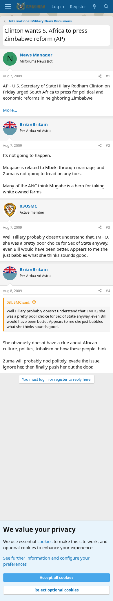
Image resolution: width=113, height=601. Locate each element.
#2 (108, 145)
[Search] (106, 6)
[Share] (100, 76)
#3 (108, 227)
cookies (44, 541)
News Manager (36, 55)
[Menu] (8, 6)
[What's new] (94, 6)
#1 (108, 76)
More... (10, 110)
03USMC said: (18, 302)
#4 (108, 290)
